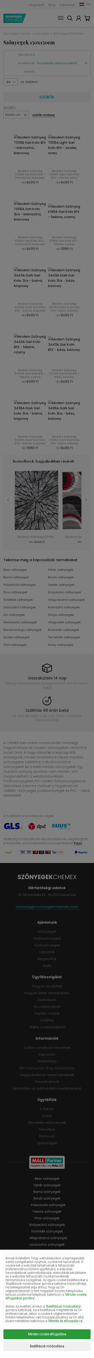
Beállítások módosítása (47, 1346)
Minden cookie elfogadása (47, 1334)
